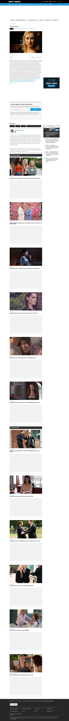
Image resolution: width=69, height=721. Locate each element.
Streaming (26, 4)
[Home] (9, 4)
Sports (40, 4)
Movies (31, 4)
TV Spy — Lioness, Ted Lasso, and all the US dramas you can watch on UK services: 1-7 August (52, 160)
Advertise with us (50, 711)
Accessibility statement (14, 711)
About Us (36, 711)
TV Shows (21, 4)
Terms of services (23, 112)
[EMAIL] (16, 132)
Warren (11, 60)
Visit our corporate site (49, 701)
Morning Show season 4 (21, 20)
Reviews (45, 4)
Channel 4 (18, 126)
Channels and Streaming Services (34, 126)
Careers (23, 711)
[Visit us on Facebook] (47, 1)
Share (12, 57)
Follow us (34, 57)
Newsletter (40, 57)
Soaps (36, 4)
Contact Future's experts (26, 708)
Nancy (21, 68)
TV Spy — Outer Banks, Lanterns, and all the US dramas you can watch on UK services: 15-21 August (52, 147)
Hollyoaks (14, 23)
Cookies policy (49, 708)
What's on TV (24, 28)
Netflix (41, 20)
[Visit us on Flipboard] (50, 1)
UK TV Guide (14, 4)
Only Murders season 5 (32, 20)
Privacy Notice (13, 113)
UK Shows (12, 126)
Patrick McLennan (18, 28)
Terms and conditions (14, 708)
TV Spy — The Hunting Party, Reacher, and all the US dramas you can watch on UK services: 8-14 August (52, 153)
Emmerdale (55, 20)
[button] (59, 1)
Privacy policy (36, 708)
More (50, 4)
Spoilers (11, 28)
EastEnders (48, 20)
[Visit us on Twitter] (48, 1)
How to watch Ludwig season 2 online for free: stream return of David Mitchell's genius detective (52, 134)
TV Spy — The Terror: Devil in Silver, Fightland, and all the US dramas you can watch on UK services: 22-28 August (52, 140)
